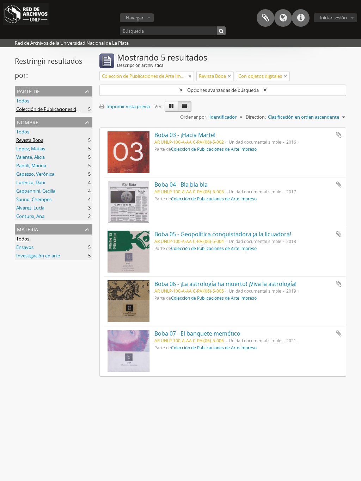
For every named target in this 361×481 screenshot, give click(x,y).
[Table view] (184, 106)
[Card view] (171, 106)
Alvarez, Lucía (30, 208)
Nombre (27, 121)
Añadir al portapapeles (338, 134)
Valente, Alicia (30, 157)
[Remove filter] (190, 76)
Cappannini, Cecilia (35, 191)
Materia (27, 228)
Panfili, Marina (31, 165)
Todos (22, 101)
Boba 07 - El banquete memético (197, 333)
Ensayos (24, 247)
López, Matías (30, 148)
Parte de (28, 90)
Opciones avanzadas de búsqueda (223, 90)
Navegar (134, 17)
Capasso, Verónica (35, 174)
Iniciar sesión (333, 17)
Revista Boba (29, 140)
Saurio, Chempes (33, 199)
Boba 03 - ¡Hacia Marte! (184, 135)
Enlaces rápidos (301, 18)
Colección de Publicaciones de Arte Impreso (61, 109)
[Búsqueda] (221, 30)
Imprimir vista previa (127, 106)
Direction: (256, 117)
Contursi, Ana (30, 216)
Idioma (283, 18)
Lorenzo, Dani (30, 182)
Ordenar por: (193, 117)
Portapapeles (265, 18)
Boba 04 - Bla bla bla (181, 184)
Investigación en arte (38, 255)
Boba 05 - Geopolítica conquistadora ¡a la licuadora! (222, 234)
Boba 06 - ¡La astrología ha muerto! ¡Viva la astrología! (225, 284)
